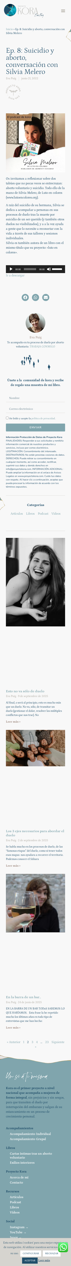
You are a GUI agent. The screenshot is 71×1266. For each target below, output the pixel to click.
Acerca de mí (19, 1177)
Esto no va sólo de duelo (25, 691)
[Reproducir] (11, 269)
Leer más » (13, 721)
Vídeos (15, 1212)
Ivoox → (16, 1237)
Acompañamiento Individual (30, 1134)
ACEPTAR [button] (29, 1260)
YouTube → (18, 1232)
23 (47, 1042)
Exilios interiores (22, 1162)
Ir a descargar (15, 275)
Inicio (9, 29)
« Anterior (13, 1042)
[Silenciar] (49, 269)
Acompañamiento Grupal (28, 1139)
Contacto (16, 1182)
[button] (63, 10)
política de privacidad (43, 418)
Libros (14, 1207)
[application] (35, 269)
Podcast (15, 1202)
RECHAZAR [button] (51, 1253)
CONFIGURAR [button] (31, 1253)
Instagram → (19, 1227)
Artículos (16, 1197)
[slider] (57, 268)
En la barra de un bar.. (23, 997)
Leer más (44, 1260)
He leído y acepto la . (32, 418)
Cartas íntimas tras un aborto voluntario (31, 1155)
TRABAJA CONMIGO (42, 346)
